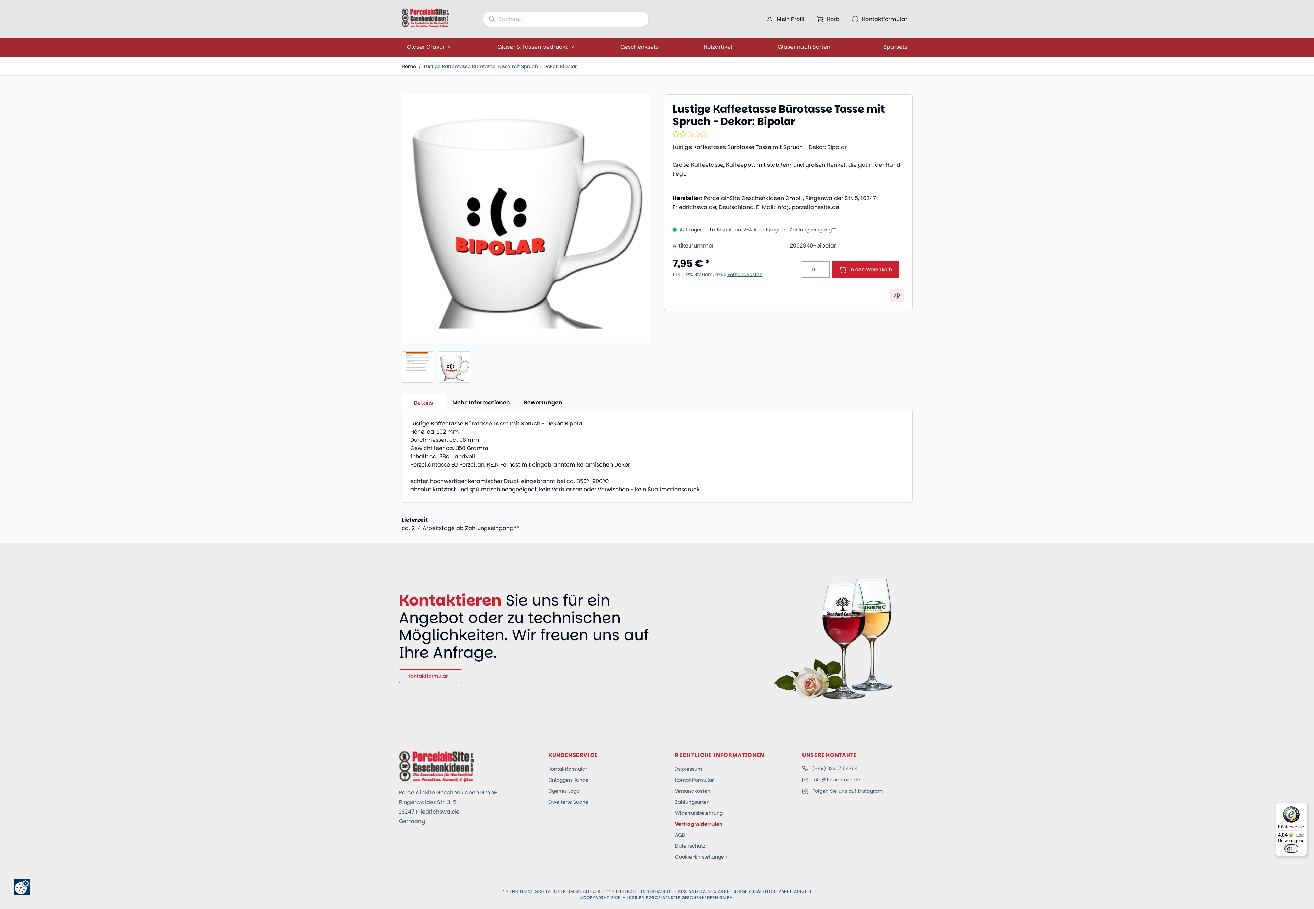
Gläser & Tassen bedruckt (532, 47)
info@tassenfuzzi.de (836, 779)
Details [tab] (423, 403)
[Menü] (1303, 807)
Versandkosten (745, 274)
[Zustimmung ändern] (22, 887)
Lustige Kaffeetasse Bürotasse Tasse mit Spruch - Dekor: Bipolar (500, 66)
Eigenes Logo (564, 790)
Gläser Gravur (426, 47)
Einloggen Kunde (568, 779)
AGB (680, 834)
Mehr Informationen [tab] (481, 402)
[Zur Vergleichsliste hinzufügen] (897, 295)
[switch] (1291, 848)
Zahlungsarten (692, 801)
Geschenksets (639, 47)
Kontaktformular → (430, 675)
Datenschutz (690, 845)
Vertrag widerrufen (698, 823)
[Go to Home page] (425, 17)
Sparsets (895, 47)
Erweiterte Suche (568, 801)
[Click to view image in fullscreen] (526, 218)
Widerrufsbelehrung (699, 812)
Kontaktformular (567, 769)
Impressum (688, 769)
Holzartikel (718, 47)
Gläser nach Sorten (804, 47)
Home (409, 66)
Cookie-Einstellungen (701, 856)
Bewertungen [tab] (543, 402)
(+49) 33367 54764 (835, 768)
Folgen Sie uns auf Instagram (847, 790)
